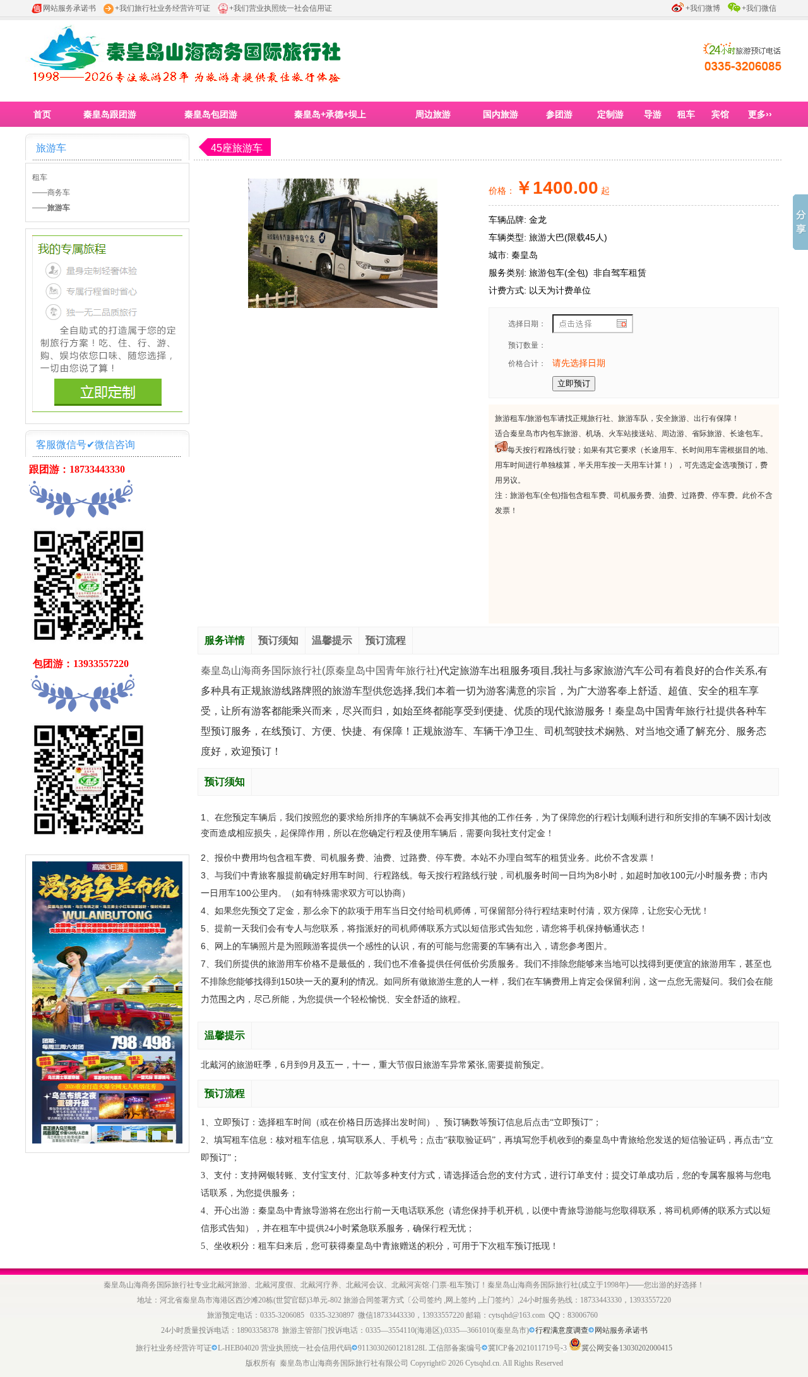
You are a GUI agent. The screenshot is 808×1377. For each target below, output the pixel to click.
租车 (686, 114)
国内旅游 (500, 114)
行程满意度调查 (561, 1330)
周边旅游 (433, 114)
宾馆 (720, 114)
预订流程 (385, 640)
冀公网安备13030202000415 (626, 1348)
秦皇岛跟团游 (109, 114)
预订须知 (278, 640)
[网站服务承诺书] (532, 1330)
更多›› (760, 114)
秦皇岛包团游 (210, 114)
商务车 (58, 192)
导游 (653, 114)
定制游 (610, 114)
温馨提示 (332, 640)
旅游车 (51, 148)
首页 (42, 114)
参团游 (559, 114)
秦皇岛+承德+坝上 (330, 114)
